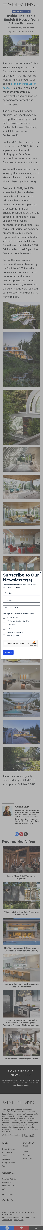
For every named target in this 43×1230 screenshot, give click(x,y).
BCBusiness (11, 625)
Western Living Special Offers (18, 621)
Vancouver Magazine (15, 632)
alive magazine (13, 636)
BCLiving (10, 628)
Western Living (13, 617)
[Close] (40, 573)
